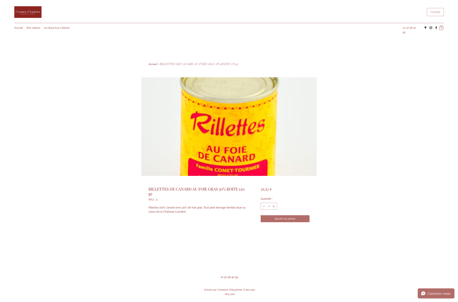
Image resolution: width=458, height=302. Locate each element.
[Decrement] (263, 206)
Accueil (152, 64)
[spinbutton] (269, 206)
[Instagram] (431, 28)
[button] (441, 27)
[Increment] (274, 206)
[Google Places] (425, 28)
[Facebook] (436, 28)
